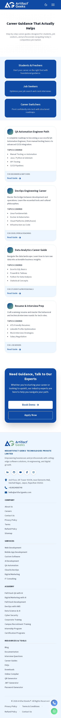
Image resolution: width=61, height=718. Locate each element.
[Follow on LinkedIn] (7, 472)
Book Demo (28, 405)
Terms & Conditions (31, 706)
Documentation (12, 651)
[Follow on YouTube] (20, 472)
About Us (9, 506)
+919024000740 (15, 487)
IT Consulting (10, 578)
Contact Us (10, 515)
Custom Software (12, 556)
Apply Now (30, 415)
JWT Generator (12, 682)
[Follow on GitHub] (14, 472)
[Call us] (54, 703)
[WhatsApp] (54, 711)
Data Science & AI (12, 610)
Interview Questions (14, 656)
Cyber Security (11, 615)
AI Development (12, 561)
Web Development (13, 547)
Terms (7, 524)
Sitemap (8, 533)
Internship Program (13, 628)
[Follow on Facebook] (27, 472)
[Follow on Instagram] (33, 472)
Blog (7, 647)
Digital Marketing (12, 574)
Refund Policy (11, 528)
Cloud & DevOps (12, 569)
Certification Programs (15, 633)
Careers (8, 511)
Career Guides (11, 660)
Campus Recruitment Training (18, 624)
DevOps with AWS (12, 606)
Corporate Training (13, 619)
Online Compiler (12, 674)
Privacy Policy (11, 520)
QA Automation (11, 565)
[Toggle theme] (46, 4)
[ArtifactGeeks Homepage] (17, 443)
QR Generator (11, 678)
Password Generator (14, 687)
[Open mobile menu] (53, 4)
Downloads (9, 669)
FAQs (7, 665)
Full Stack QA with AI (14, 593)
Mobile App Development (16, 552)
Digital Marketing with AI (15, 597)
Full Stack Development (15, 602)
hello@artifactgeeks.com (20, 492)
